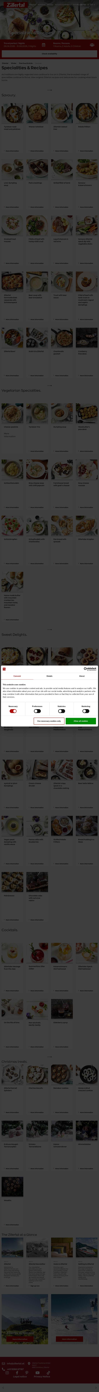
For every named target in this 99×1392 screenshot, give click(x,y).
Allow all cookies (81, 721)
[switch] (37, 711)
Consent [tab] (17, 676)
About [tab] (82, 676)
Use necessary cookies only (49, 721)
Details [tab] (50, 676)
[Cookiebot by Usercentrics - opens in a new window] (85, 669)
